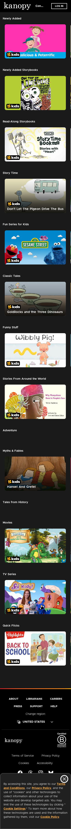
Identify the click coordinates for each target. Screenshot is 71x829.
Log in (59, 6)
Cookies (24, 763)
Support (36, 706)
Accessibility (45, 763)
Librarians (34, 699)
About (13, 699)
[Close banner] (64, 779)
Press (18, 706)
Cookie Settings (14, 808)
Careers (56, 699)
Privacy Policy (41, 788)
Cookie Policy (49, 817)
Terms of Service (22, 755)
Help (53, 706)
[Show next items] (68, 41)
